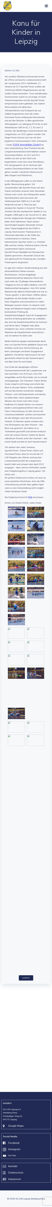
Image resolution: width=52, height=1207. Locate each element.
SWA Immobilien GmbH (27, 144)
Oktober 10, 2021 (12, 70)
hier (30, 497)
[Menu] (46, 6)
